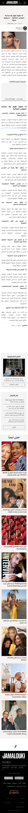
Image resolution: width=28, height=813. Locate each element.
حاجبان (13, 325)
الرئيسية (20, 23)
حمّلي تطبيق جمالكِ (14, 773)
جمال (16, 23)
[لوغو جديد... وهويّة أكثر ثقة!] (14, 90)
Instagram (6, 766)
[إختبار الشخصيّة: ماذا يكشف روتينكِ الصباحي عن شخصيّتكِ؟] (14, 368)
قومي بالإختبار (14, 384)
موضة (24, 783)
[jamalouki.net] (14, 2)
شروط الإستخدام (7, 802)
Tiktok (21, 768)
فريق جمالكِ (21, 802)
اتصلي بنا (22, 798)
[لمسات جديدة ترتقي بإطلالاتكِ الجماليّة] (14, 641)
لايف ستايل (19, 786)
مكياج (19, 325)
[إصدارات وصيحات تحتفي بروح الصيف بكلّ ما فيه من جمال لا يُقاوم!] (14, 493)
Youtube (14, 768)
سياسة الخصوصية (20, 807)
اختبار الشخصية (11, 786)
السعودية (14, 783)
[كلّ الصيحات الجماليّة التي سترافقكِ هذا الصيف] (14, 604)
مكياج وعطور (10, 23)
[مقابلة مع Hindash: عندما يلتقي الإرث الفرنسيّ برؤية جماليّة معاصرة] (14, 567)
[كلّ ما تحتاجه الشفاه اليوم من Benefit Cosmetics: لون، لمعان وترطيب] (14, 456)
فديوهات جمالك (7, 783)
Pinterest (14, 766)
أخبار (24, 786)
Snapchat (5, 768)
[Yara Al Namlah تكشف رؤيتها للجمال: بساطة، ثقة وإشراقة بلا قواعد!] (14, 715)
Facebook (22, 766)
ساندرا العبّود (18, 27)
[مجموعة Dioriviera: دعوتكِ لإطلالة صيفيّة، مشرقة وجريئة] (14, 678)
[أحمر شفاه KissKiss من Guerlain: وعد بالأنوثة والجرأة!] (14, 530)
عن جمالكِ (9, 798)
